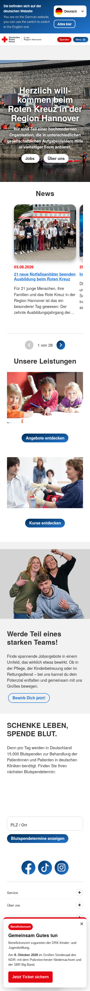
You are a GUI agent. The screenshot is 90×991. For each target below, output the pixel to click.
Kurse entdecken (45, 523)
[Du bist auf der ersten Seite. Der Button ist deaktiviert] (29, 345)
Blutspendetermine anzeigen (37, 838)
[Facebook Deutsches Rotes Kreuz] (28, 868)
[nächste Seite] (61, 345)
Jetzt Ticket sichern (30, 977)
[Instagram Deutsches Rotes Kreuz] (62, 868)
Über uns (56, 158)
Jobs (30, 158)
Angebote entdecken (45, 438)
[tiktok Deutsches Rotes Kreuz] (45, 868)
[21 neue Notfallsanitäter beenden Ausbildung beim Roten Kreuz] (45, 232)
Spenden (64, 39)
